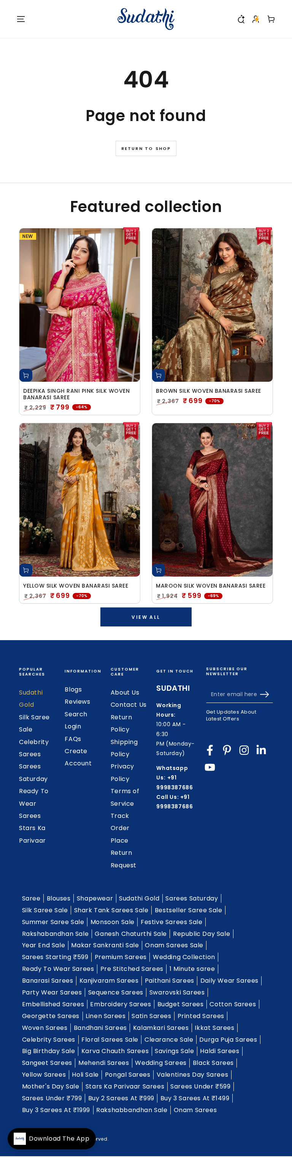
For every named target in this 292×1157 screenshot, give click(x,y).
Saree (31, 898)
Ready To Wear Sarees (34, 803)
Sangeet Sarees (47, 1062)
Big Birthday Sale (48, 1051)
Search (76, 714)
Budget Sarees (180, 1004)
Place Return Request (123, 853)
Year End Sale (43, 945)
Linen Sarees (105, 1016)
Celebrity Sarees (49, 1039)
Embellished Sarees (53, 1004)
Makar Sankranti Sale (105, 945)
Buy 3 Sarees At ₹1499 (195, 1098)
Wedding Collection (184, 957)
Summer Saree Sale (53, 922)
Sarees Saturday (191, 898)
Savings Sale (174, 1051)
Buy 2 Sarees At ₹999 (121, 1098)
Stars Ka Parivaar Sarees (125, 1086)
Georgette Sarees (51, 1016)
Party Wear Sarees (52, 992)
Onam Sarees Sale (174, 945)
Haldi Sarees (219, 1051)
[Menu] (21, 19)
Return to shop (146, 148)
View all (146, 617)
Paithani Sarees (169, 980)
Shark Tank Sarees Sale (111, 910)
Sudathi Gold (139, 898)
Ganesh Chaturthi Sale (131, 933)
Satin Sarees (151, 1016)
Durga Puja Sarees (228, 1039)
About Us (125, 692)
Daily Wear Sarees (229, 980)
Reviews (77, 701)
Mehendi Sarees (103, 1062)
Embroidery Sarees (120, 1004)
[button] (240, 19)
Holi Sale (85, 1074)
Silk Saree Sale (45, 910)
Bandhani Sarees (100, 1027)
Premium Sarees (121, 957)
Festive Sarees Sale (171, 922)
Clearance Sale (168, 1039)
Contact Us (129, 704)
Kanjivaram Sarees (109, 980)
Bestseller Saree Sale (188, 910)
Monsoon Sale (112, 922)
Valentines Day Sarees (193, 1074)
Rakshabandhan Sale (55, 933)
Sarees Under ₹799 (52, 1098)
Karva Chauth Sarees (115, 1051)
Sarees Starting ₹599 (55, 957)
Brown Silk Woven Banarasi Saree (208, 391)
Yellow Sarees (44, 1074)
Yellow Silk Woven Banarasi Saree (75, 586)
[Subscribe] (266, 694)
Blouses (59, 898)
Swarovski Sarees (177, 992)
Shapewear (95, 898)
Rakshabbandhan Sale (131, 1110)
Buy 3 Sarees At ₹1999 (56, 1110)
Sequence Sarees (115, 992)
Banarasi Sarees (47, 980)
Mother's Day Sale (50, 1086)
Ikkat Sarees (214, 1027)
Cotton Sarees (232, 1004)
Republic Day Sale (201, 933)
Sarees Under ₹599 (200, 1086)
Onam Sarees (195, 1110)
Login (73, 726)
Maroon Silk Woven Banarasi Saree (210, 586)
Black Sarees (213, 1062)
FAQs (73, 739)
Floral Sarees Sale (109, 1039)
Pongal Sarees (128, 1074)
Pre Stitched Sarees (131, 968)
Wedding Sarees (160, 1062)
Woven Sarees (45, 1027)
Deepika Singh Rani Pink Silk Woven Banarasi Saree (76, 394)
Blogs (73, 689)
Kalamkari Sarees (161, 1027)
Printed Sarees (201, 1016)
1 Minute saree (192, 968)
